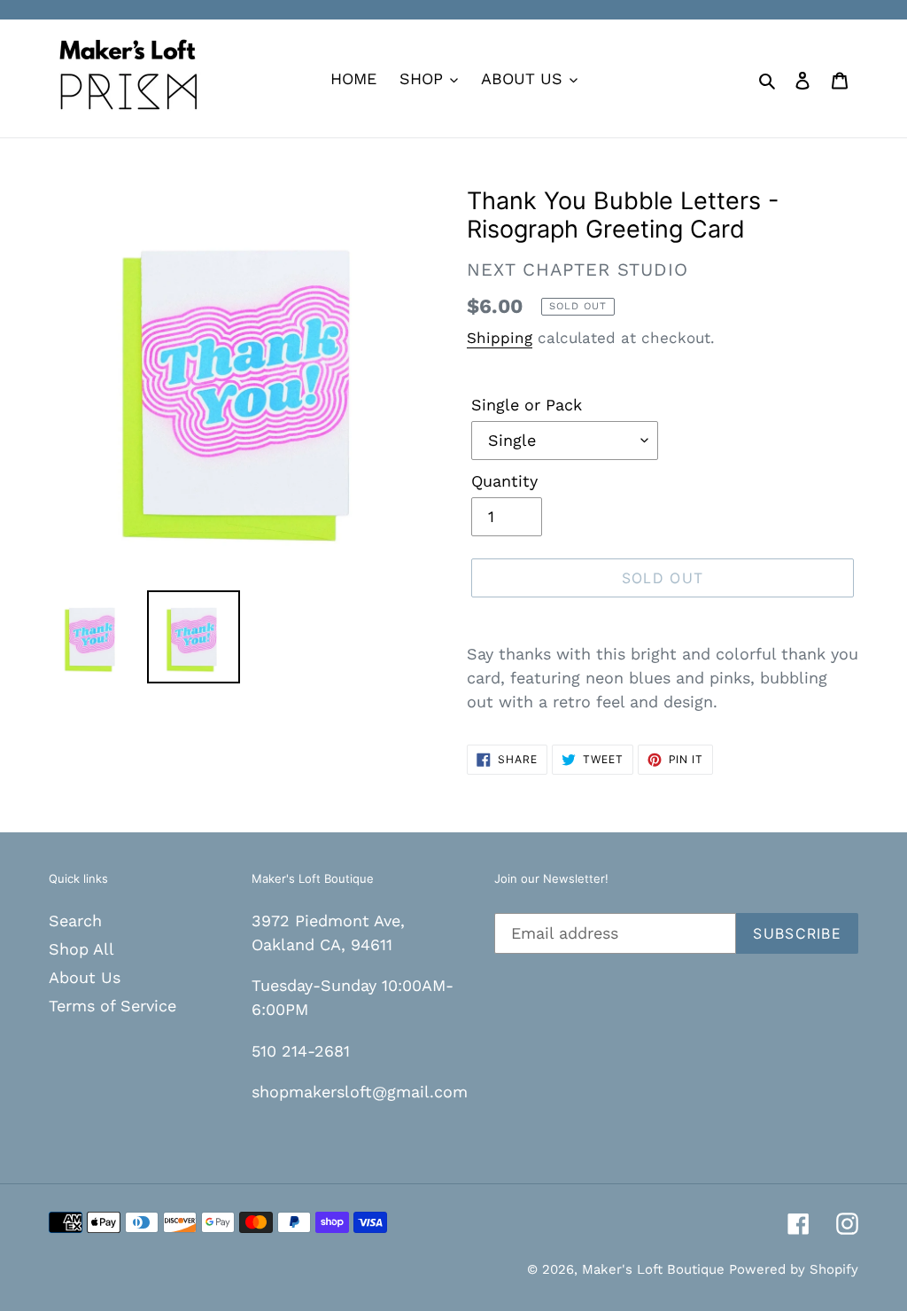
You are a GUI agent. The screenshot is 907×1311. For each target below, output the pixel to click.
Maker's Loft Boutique (655, 1269)
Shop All (81, 949)
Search (75, 920)
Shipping (499, 338)
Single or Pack (526, 404)
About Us (84, 977)
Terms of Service (112, 1005)
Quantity (504, 481)
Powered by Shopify (793, 1269)
